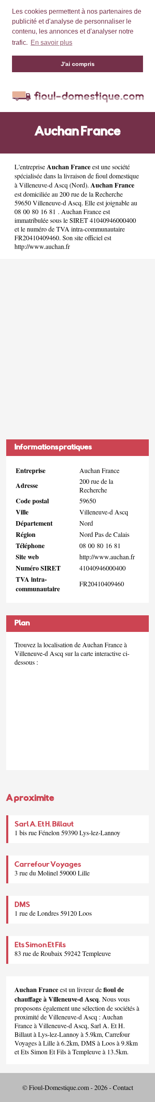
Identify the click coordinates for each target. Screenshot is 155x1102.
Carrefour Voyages (47, 865)
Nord (78, 184)
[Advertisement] (77, 349)
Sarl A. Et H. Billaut (44, 825)
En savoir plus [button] (51, 42)
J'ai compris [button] (78, 64)
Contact (123, 1087)
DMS (22, 905)
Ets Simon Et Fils (40, 945)
